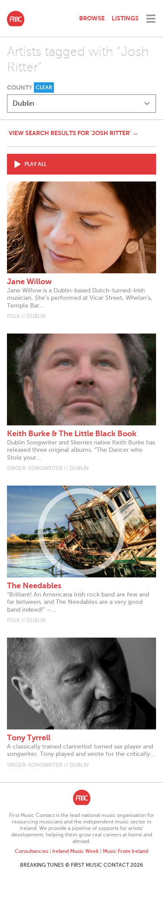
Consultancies (31, 851)
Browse (92, 18)
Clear (44, 87)
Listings (125, 18)
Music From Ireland (125, 851)
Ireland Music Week (75, 851)
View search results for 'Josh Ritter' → (73, 133)
